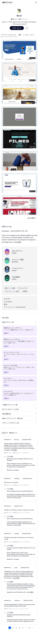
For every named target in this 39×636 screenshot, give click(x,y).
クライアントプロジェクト (8, 35)
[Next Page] (32, 627)
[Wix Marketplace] (7, 2)
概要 (20, 35)
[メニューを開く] (36, 2)
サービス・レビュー (29, 35)
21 (29, 628)
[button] (19, 49)
